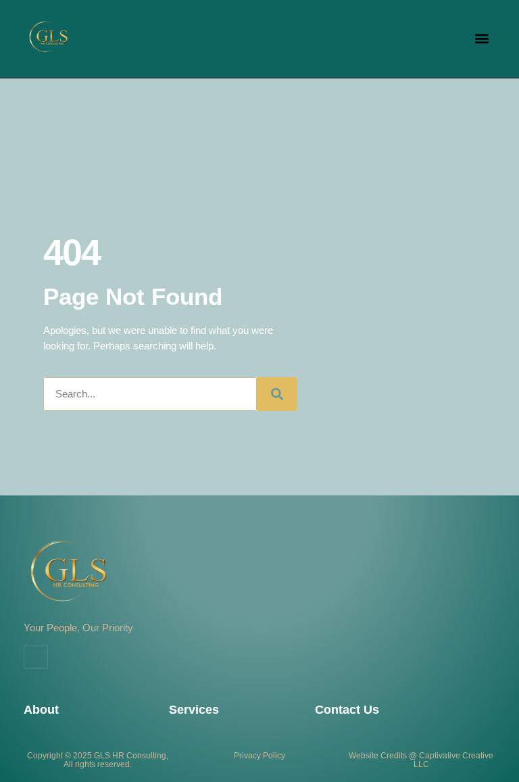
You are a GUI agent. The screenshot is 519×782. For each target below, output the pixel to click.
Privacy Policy (259, 755)
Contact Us (347, 709)
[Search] (277, 394)
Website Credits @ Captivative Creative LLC (421, 760)
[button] (482, 39)
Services (194, 709)
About (41, 709)
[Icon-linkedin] (36, 657)
